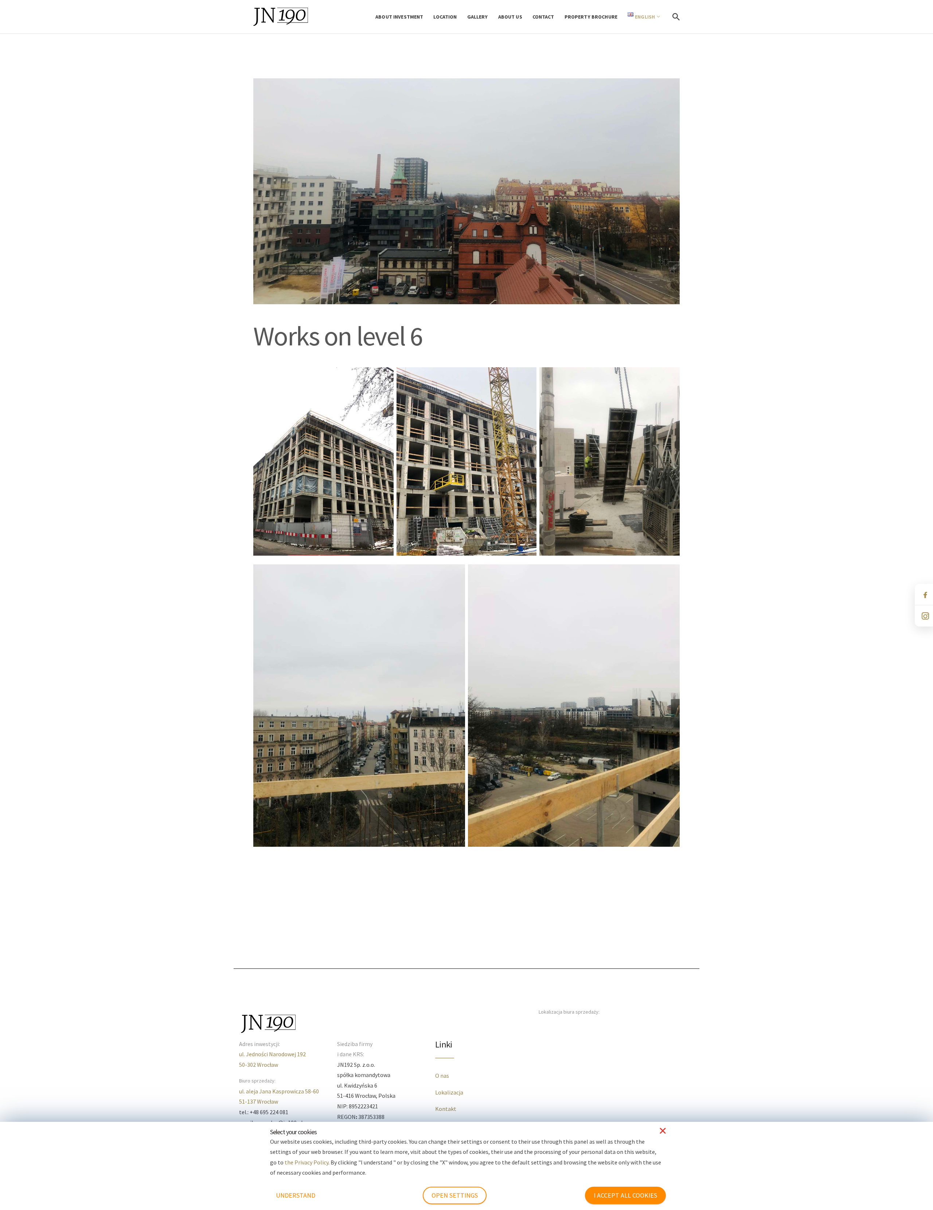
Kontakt (445, 1108)
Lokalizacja (449, 1092)
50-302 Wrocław (258, 1064)
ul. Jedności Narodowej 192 (272, 1054)
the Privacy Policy (306, 1162)
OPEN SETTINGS (455, 1195)
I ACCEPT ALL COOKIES (625, 1195)
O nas (442, 1075)
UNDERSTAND (295, 1195)
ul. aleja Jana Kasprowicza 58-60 (279, 1091)
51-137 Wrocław (258, 1101)
